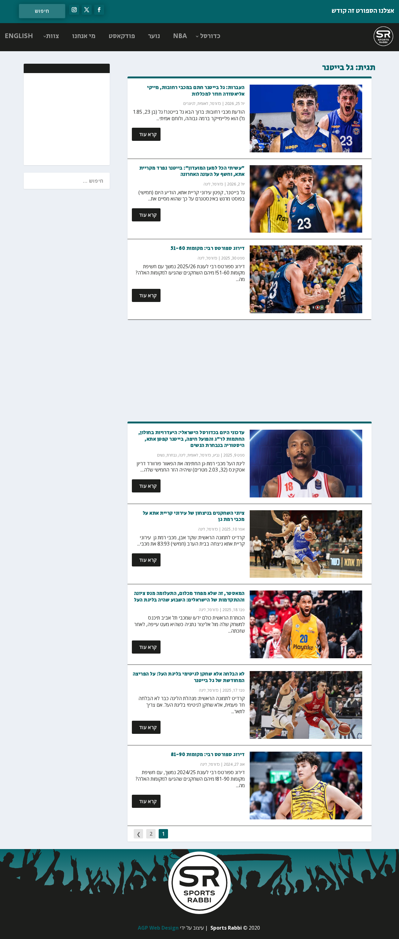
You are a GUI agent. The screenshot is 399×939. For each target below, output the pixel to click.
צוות (52, 36)
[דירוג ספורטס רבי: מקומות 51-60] (306, 279)
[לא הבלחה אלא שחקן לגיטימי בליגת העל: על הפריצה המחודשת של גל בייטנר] (306, 705)
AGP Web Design (158, 927)
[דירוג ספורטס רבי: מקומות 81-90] (306, 785)
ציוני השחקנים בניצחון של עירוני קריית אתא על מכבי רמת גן (194, 516)
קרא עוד (148, 134)
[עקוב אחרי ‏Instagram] (74, 10)
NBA (180, 36)
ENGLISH (19, 36)
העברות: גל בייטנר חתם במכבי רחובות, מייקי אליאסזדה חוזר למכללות (196, 91)
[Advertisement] (249, 371)
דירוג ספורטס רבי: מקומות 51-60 (208, 248)
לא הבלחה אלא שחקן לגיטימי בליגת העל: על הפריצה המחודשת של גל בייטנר (189, 677)
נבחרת (171, 455)
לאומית (202, 103)
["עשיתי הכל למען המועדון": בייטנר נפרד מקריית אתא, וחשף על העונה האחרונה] (306, 199)
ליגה (207, 184)
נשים (161, 455)
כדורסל (210, 36)
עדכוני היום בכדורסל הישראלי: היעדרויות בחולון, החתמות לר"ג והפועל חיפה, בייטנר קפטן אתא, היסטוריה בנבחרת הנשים (191, 439)
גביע (216, 455)
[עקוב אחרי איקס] (87, 10)
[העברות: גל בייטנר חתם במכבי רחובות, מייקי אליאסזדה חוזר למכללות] (306, 118)
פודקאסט (121, 36)
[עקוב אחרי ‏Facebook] (99, 10)
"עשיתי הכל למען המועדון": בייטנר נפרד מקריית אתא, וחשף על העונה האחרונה (192, 171)
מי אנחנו (83, 36)
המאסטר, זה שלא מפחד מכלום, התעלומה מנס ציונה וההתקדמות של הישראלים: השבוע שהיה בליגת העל (189, 597)
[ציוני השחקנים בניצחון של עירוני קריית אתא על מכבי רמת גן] (306, 544)
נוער (154, 36)
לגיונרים (189, 103)
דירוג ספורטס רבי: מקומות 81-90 (208, 754)
